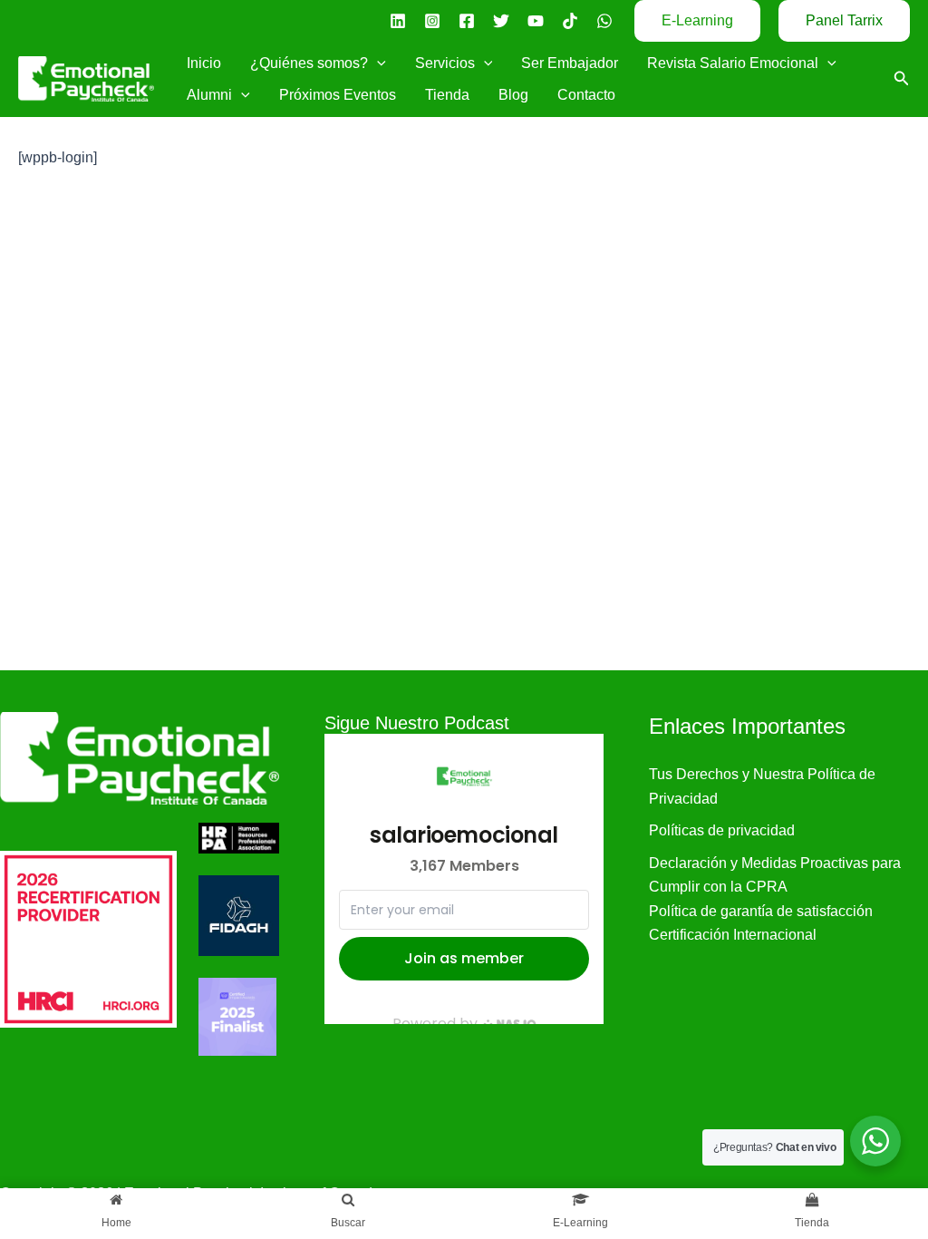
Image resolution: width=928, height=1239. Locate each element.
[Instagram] (432, 21)
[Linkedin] (398, 21)
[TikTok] (570, 21)
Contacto (586, 94)
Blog (513, 94)
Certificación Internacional (733, 934)
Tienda (447, 94)
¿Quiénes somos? (309, 63)
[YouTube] (535, 21)
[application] (377, 63)
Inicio (204, 63)
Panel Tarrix (844, 20)
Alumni (209, 94)
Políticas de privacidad (722, 830)
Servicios (445, 63)
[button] (697, 21)
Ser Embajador (569, 63)
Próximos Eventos (337, 94)
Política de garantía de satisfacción (761, 911)
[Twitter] (501, 21)
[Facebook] (466, 21)
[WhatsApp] (604, 21)
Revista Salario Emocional (732, 63)
